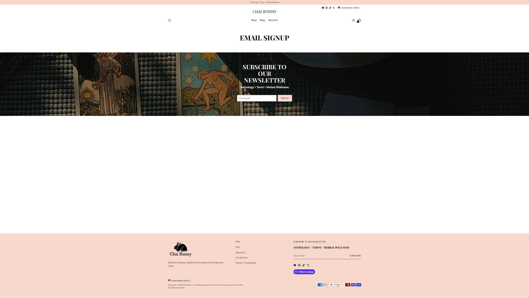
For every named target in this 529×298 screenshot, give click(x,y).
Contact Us (241, 257)
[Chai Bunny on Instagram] (326, 7)
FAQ (238, 247)
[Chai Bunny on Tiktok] (330, 7)
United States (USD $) (350, 8)
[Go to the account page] (353, 20)
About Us (240, 252)
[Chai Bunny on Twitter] (333, 7)
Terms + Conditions (246, 262)
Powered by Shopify (176, 288)
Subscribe (355, 256)
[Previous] (239, 2)
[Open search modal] (169, 20)
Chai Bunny (188, 285)
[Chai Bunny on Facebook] (323, 7)
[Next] (290, 2)
